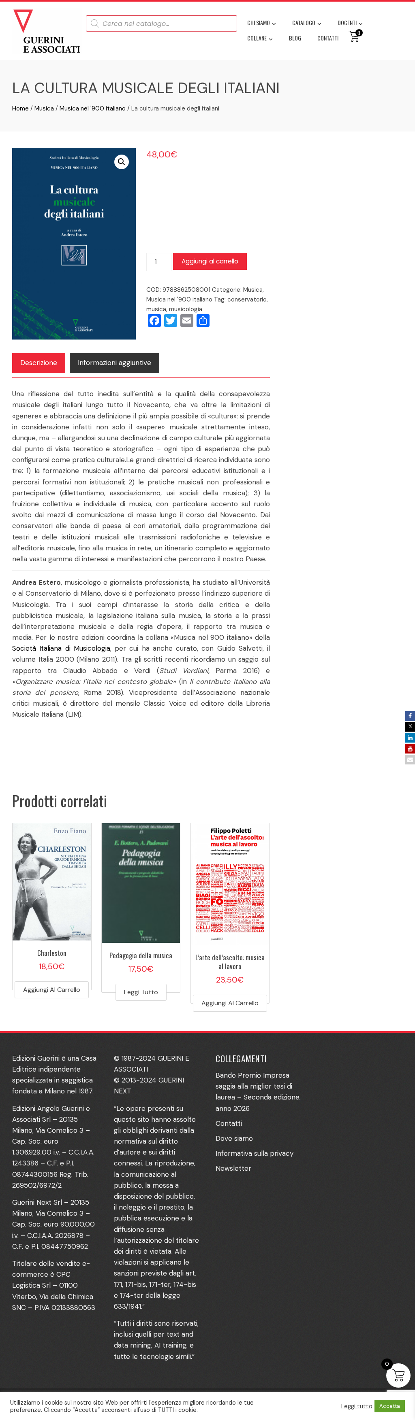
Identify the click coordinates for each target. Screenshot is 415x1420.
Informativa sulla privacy (254, 1153)
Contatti (327, 38)
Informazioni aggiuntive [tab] (114, 362)
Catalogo (303, 22)
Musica (44, 108)
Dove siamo (234, 1138)
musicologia (185, 309)
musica (156, 309)
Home (20, 108)
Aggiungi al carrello (210, 261)
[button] (121, 162)
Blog (295, 38)
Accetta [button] (389, 1406)
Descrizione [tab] (38, 362)
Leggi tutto (141, 992)
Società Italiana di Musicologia (61, 648)
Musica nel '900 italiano (93, 108)
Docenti (347, 22)
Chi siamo (258, 22)
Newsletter (233, 1168)
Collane (257, 38)
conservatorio (247, 299)
